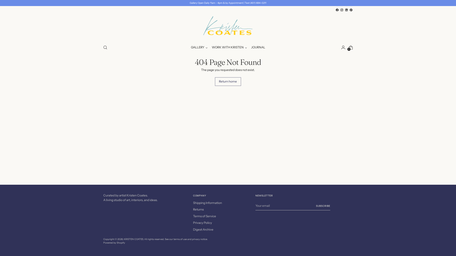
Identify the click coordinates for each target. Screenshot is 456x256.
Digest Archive (203, 229)
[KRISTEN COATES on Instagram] (341, 10)
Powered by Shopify (114, 242)
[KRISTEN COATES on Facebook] (337, 10)
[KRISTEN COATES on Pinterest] (351, 10)
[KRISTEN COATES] (228, 26)
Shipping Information (207, 203)
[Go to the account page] (343, 47)
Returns (198, 209)
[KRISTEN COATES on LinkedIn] (346, 10)
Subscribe (323, 205)
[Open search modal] (105, 47)
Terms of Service (204, 216)
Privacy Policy (202, 223)
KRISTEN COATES (133, 239)
